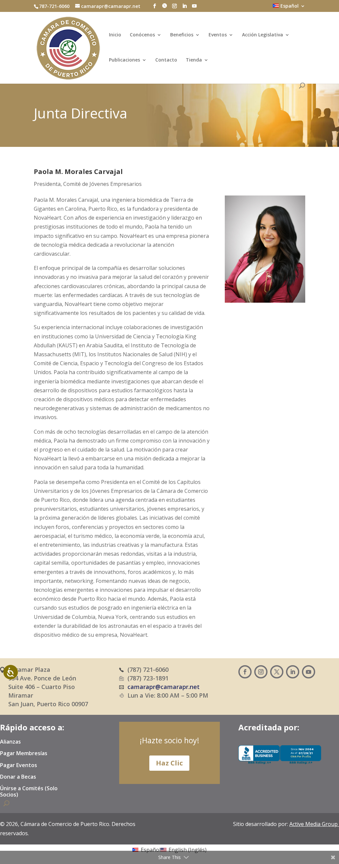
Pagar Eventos (18, 765)
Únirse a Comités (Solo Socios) (29, 791)
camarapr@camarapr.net (163, 687)
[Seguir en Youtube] (308, 671)
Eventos (218, 35)
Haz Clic (169, 762)
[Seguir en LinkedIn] (292, 671)
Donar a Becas (18, 777)
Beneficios (181, 35)
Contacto (166, 60)
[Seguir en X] (276, 671)
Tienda (194, 60)
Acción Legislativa (262, 35)
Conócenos (142, 35)
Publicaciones (124, 60)
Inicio (115, 35)
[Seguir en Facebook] (245, 671)
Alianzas (10, 742)
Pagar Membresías (23, 753)
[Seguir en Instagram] (260, 671)
